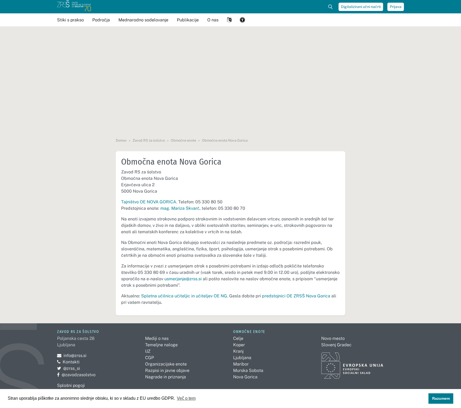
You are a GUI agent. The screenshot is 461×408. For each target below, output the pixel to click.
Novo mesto (333, 338)
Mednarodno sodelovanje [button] (143, 19)
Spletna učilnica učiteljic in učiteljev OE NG (184, 295)
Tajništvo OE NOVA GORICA (148, 201)
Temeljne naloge (161, 344)
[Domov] (74, 6)
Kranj (238, 351)
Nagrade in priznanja (165, 376)
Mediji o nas (157, 338)
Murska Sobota (248, 370)
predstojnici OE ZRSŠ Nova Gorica (296, 295)
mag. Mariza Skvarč (180, 208)
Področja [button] (101, 19)
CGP (149, 357)
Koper (239, 344)
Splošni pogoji (71, 385)
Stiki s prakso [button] (70, 19)
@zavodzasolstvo (76, 374)
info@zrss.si (71, 355)
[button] (229, 20)
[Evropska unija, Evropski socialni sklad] (352, 363)
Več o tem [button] (186, 398)
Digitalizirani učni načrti (361, 7)
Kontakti (71, 361)
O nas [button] (212, 19)
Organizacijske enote (166, 364)
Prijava (396, 7)
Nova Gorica (245, 376)
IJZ (147, 351)
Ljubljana (242, 357)
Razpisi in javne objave (167, 370)
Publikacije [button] (188, 19)
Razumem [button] (441, 398)
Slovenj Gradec (336, 344)
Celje (238, 338)
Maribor (241, 364)
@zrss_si (68, 368)
